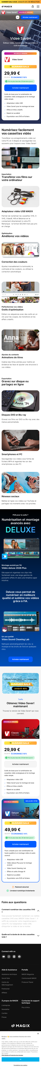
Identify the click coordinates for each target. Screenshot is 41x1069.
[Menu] (38, 6)
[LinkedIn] (14, 957)
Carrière (4, 1013)
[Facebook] (19, 957)
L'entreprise (6, 1005)
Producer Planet (27, 982)
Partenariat (6, 989)
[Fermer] (38, 1033)
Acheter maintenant (30, 17)
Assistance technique (9, 974)
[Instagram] (9, 957)
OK (20, 1059)
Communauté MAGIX (29, 978)
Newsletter (5, 1009)
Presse (4, 1017)
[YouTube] (4, 957)
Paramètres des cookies (20, 1065)
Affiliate (4, 993)
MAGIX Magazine (28, 974)
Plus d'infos (26, 1007)
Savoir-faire (6, 978)
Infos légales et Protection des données (12, 1055)
